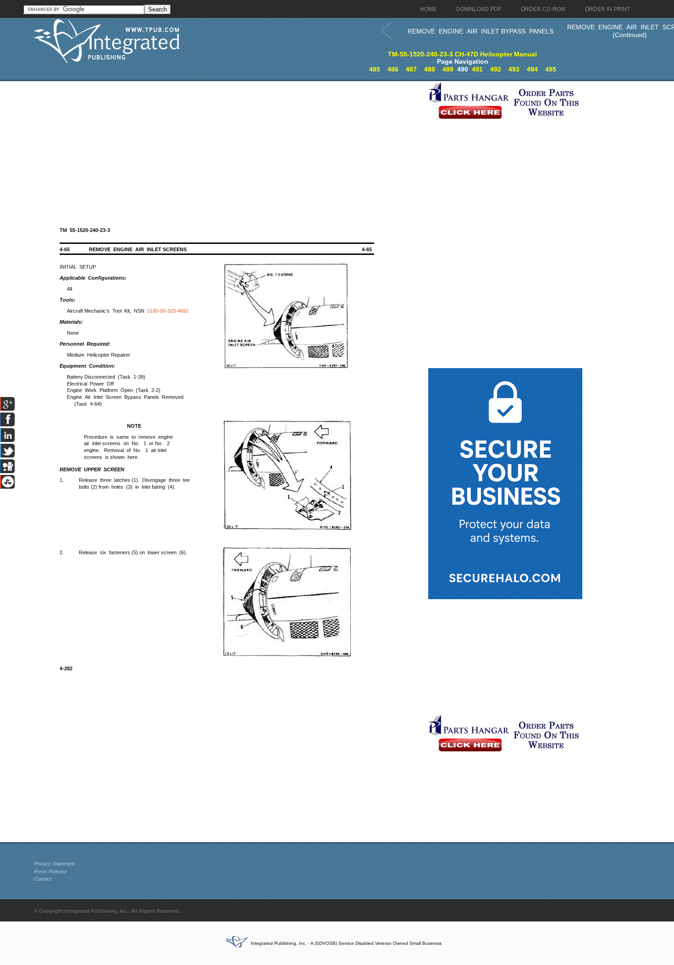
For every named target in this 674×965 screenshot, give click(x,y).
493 (513, 69)
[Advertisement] (229, 145)
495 (550, 69)
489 (447, 69)
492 (495, 69)
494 (532, 69)
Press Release (50, 871)
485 (374, 69)
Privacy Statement (54, 863)
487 (411, 69)
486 (392, 69)
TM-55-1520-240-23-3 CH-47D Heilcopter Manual (462, 54)
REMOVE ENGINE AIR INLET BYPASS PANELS (480, 31)
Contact (42, 879)
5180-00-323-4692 (167, 311)
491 (477, 69)
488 (429, 69)
